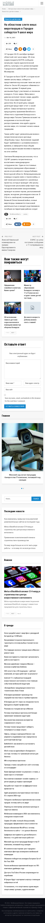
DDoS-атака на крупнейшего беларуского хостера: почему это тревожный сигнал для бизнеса (21, 754)
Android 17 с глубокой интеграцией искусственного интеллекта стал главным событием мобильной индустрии (20, 681)
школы (25, 214)
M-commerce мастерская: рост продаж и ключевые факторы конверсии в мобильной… (22, 477)
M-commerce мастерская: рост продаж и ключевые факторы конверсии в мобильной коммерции (21, 851)
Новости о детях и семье (13, 19)
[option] (22, 454)
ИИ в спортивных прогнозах (14, 761)
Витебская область (15, 214)
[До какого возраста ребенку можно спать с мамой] (32, 308)
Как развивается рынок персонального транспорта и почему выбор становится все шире (21, 643)
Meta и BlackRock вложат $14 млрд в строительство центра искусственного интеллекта (19, 530)
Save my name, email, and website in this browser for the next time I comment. (23, 399)
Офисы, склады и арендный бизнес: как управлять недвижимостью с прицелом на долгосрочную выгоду (20, 737)
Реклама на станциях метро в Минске (18, 709)
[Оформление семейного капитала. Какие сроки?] (12, 276)
